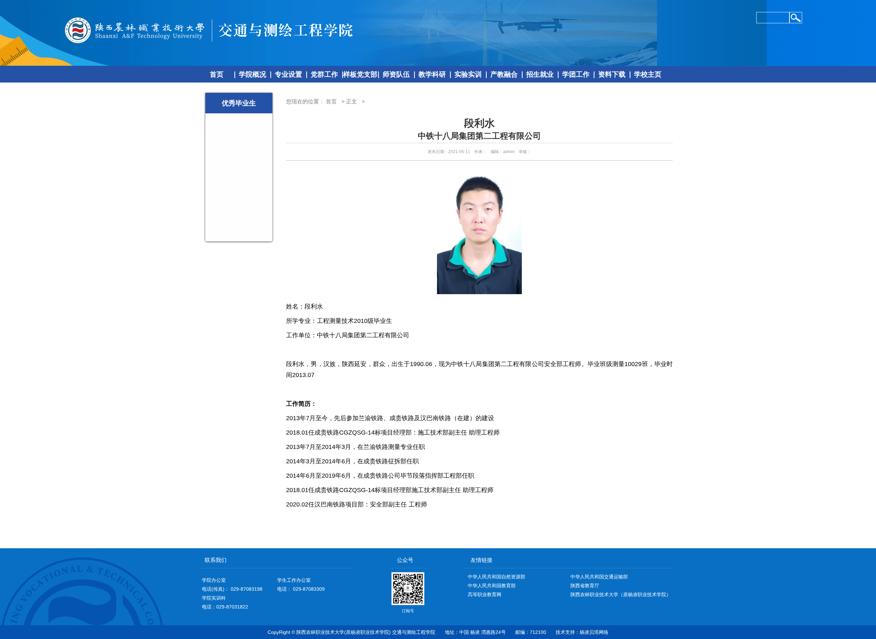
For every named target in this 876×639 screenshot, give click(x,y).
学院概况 (252, 74)
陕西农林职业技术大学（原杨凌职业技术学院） (620, 594)
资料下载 (612, 74)
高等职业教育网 (484, 594)
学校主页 (647, 74)
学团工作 (576, 74)
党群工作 (324, 74)
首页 (216, 74)
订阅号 (407, 589)
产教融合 (504, 74)
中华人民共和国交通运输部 (599, 576)
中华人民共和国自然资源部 (496, 576)
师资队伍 (396, 74)
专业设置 (288, 74)
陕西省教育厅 (584, 585)
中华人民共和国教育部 (492, 585)
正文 (351, 101)
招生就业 (540, 74)
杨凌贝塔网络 (594, 632)
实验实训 (468, 74)
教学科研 (432, 74)
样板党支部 (360, 74)
